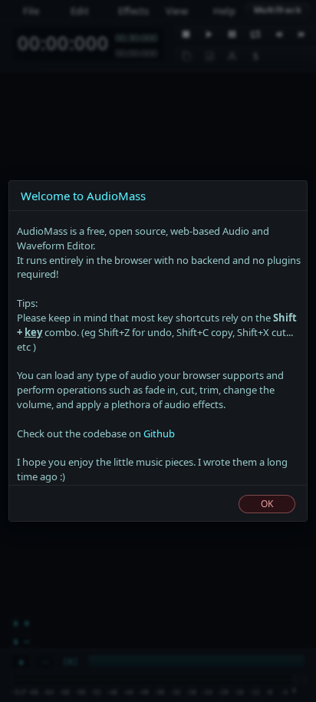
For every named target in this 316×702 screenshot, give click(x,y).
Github (159, 433)
